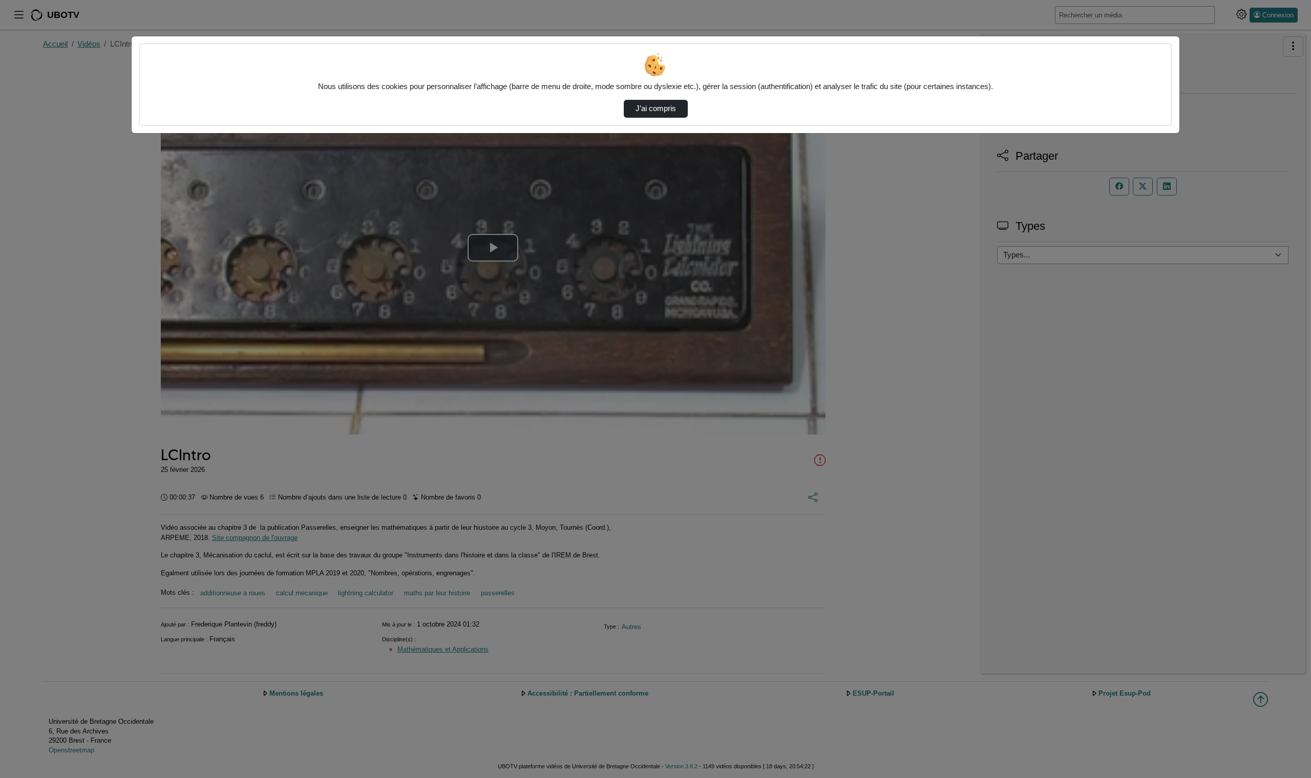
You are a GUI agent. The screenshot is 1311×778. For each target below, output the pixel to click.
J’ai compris (656, 108)
